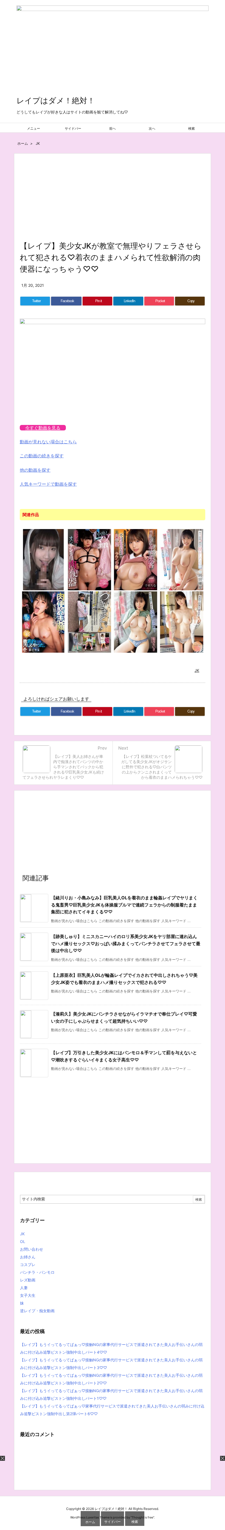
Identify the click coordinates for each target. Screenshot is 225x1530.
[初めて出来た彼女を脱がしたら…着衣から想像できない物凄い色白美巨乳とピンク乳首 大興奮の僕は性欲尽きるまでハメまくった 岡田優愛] (181, 559)
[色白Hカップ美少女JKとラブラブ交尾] (43, 559)
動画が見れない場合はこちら (48, 441)
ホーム (22, 143)
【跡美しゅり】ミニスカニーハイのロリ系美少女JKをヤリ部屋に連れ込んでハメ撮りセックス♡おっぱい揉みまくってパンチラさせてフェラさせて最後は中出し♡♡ (125, 943)
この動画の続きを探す (42, 455)
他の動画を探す (35, 470)
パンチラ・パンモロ (37, 1272)
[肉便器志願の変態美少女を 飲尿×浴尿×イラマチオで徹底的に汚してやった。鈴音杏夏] (43, 621)
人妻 (24, 1287)
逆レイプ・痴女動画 (37, 1310)
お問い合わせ (31, 1249)
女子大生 (27, 1295)
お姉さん (27, 1256)
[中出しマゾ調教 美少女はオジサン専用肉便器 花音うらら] (89, 559)
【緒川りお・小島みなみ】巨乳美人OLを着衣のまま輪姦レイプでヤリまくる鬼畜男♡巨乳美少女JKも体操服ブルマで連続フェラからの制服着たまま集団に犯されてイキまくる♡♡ (124, 904)
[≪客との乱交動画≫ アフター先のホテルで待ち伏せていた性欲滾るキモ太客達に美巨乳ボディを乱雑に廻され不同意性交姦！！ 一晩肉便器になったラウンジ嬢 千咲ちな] (135, 559)
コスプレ (27, 1264)
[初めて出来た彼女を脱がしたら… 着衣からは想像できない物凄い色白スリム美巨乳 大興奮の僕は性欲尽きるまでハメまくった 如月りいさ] (135, 621)
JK (38, 143)
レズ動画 (27, 1280)
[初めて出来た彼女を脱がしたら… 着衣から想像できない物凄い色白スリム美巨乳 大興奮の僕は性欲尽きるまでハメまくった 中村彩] (181, 621)
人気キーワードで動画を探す (48, 484)
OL (22, 1241)
